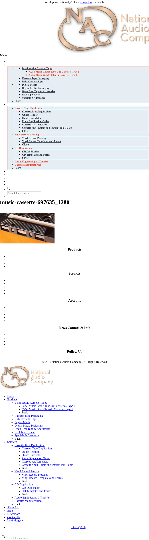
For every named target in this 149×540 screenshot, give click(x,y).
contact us (86, 2)
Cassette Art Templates (35, 461)
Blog (79, 337)
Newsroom (79, 341)
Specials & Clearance (27, 435)
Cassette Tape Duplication (79, 280)
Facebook (5, 358)
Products (12, 399)
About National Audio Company (79, 344)
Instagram (17, 358)
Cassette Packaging (80, 259)
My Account (79, 320)
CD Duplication (79, 286)
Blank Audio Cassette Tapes (79, 256)
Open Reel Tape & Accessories (32, 428)
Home (10, 396)
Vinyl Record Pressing (79, 283)
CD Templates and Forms (36, 491)
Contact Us (79, 334)
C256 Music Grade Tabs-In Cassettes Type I (47, 409)
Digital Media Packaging (79, 266)
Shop (79, 307)
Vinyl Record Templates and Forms (42, 477)
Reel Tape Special (25, 432)
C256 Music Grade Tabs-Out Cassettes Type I (48, 405)
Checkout (79, 314)
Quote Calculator (31, 455)
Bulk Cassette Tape (26, 419)
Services (12, 441)
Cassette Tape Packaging (29, 415)
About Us (13, 507)
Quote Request (30, 451)
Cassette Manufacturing (79, 290)
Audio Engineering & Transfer (32, 497)
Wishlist (79, 317)
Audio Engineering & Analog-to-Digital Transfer (80, 293)
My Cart (79, 310)
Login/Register (15, 520)
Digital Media (79, 263)
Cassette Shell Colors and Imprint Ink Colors (47, 464)
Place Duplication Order (36, 458)
